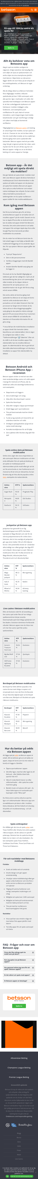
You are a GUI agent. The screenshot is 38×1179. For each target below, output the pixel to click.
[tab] (19, 953)
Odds (19, 1146)
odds (16, 755)
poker (28, 827)
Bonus (19, 1137)
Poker (19, 1150)
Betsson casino (21, 128)
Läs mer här (26, 5)
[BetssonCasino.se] (8, 9)
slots (4, 477)
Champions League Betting (19, 1068)
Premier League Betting (19, 1077)
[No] (36, 1172)
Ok (7, 1176)
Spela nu (11, 48)
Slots (19, 1142)
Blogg (19, 1133)
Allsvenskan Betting (19, 1058)
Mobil (19, 1154)
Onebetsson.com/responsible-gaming (19, 1116)
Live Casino (19, 1159)
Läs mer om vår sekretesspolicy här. (21, 1176)
